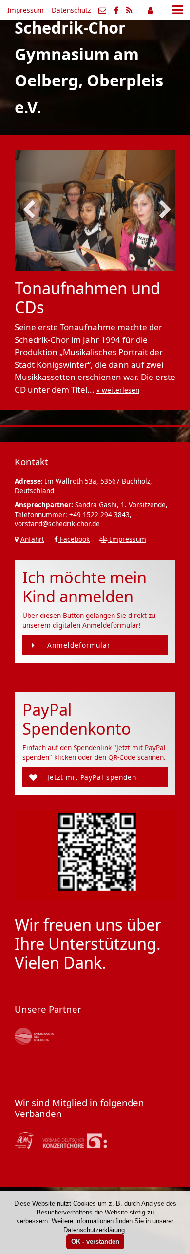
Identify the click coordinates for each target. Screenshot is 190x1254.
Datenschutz (71, 10)
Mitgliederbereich (150, 10)
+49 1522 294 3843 (99, 514)
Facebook (74, 539)
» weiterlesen (117, 390)
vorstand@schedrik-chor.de (57, 523)
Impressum (25, 10)
